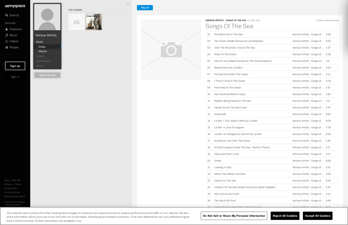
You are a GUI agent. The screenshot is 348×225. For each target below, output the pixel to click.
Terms (18, 184)
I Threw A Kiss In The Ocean (229, 81)
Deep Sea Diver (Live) (226, 154)
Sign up (15, 66)
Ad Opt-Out (10, 188)
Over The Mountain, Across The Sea (234, 47)
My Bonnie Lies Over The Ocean (232, 140)
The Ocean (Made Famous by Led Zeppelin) (238, 41)
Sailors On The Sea (225, 180)
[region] (174, 216)
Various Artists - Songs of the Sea (225, 20)
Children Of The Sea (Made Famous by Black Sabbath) (245, 187)
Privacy (8, 184)
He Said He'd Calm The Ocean (231, 74)
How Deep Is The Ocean (227, 87)
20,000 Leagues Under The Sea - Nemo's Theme (242, 147)
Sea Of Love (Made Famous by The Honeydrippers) (243, 61)
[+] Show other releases (327, 20)
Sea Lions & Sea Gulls (226, 194)
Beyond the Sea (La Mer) (228, 67)
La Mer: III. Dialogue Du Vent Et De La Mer (238, 134)
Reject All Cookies (285, 215)
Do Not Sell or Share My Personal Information (234, 215)
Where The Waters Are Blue (229, 174)
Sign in (15, 77)
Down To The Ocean (225, 54)
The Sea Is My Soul (225, 200)
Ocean (218, 160)
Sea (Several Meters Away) (229, 94)
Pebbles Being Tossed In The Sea (232, 101)
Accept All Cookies (317, 215)
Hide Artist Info (47, 75)
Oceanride (220, 114)
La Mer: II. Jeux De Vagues (229, 127)
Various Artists (46, 35)
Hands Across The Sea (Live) (230, 107)
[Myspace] (15, 5)
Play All (145, 7)
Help (6, 180)
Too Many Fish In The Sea (228, 34)
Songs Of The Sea (229, 26)
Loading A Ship (222, 167)
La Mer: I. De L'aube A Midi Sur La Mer (236, 120)
